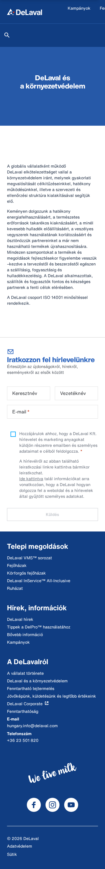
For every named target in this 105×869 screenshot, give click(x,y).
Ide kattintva (31, 479)
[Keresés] (7, 35)
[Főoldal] (24, 12)
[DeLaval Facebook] (33, 805)
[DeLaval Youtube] (71, 805)
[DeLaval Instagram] (52, 805)
